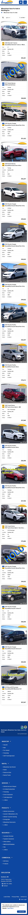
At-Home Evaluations (9, 789)
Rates (5, 769)
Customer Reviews (8, 836)
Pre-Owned (6, 750)
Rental (4, 763)
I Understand (21, 911)
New (4, 747)
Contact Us (24, 896)
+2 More (5, 849)
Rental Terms (7, 775)
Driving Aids (6, 819)
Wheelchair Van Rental (9, 767)
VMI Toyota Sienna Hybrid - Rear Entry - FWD (15, 527)
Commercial (6, 857)
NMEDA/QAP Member (9, 844)
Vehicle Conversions (8, 811)
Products (5, 808)
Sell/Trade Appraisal (8, 755)
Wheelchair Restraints (9, 822)
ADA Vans (6, 861)
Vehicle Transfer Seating (10, 816)
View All (5, 745)
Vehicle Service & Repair (9, 786)
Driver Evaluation (8, 794)
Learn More (10, 908)
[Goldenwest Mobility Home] (1, 13)
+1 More (5, 800)
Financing (6, 753)
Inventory (5, 741)
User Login (24, 899)
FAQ (4, 847)
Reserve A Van (7, 772)
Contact (5, 885)
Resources (6, 833)
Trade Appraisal (7, 797)
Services (5, 783)
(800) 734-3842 (7, 883)
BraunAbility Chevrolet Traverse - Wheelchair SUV (15, 44)
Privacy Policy (15, 896)
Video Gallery (7, 841)
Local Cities (7, 896)
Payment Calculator (8, 839)
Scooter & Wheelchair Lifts (10, 814)
